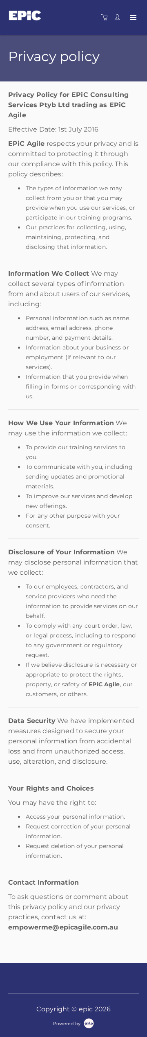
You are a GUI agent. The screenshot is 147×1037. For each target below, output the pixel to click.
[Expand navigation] (132, 18)
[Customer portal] (119, 17)
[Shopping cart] (106, 17)
